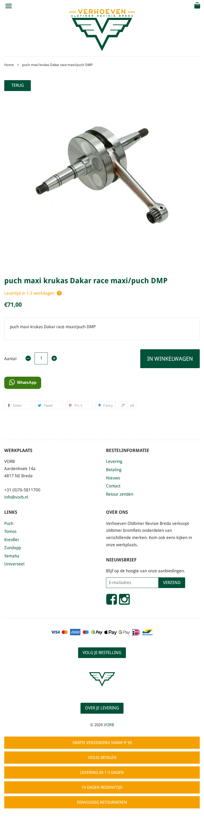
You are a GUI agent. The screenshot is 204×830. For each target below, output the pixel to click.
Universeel (14, 563)
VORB (109, 724)
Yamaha (11, 555)
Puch (8, 523)
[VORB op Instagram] (124, 601)
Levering (114, 461)
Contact (113, 485)
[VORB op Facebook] (111, 601)
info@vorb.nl (16, 497)
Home (9, 65)
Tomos (10, 531)
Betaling (113, 469)
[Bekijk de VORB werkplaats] (102, 691)
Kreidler (11, 539)
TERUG (17, 85)
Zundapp (12, 547)
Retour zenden (119, 494)
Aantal (10, 358)
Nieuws (113, 477)
